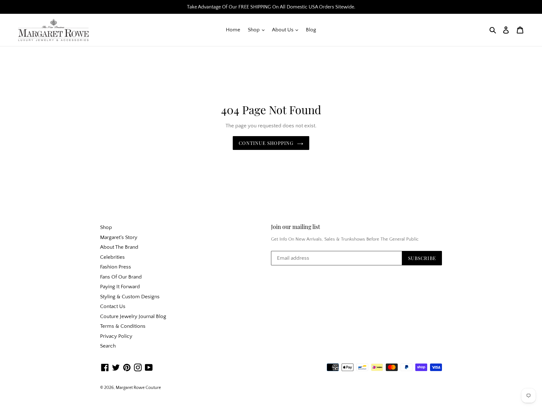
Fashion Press (115, 267)
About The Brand (119, 247)
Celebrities (112, 257)
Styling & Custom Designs (130, 297)
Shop (254, 30)
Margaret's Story (118, 237)
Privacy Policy (116, 336)
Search (108, 346)
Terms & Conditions (123, 326)
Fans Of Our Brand (121, 277)
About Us (283, 30)
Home (233, 30)
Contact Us (112, 306)
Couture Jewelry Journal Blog (133, 316)
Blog (311, 30)
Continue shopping (266, 143)
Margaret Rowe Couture (138, 387)
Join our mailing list (295, 227)
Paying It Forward (120, 286)
